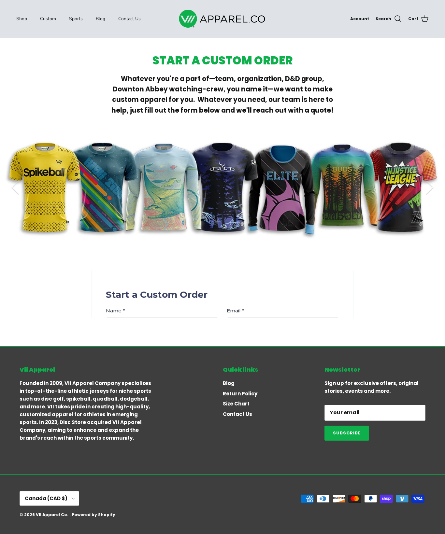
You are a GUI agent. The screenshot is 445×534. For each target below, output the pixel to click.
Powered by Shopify (93, 514)
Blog (100, 19)
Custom (48, 19)
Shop (21, 19)
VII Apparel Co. (52, 514)
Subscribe (347, 433)
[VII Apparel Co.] (222, 19)
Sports (76, 19)
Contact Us (129, 19)
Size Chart (236, 403)
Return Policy (240, 393)
